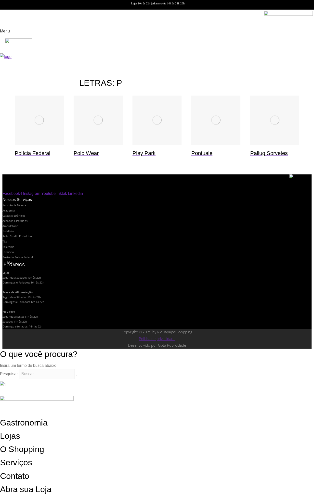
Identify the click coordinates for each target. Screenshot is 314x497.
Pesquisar (9, 374)
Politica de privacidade (157, 338)
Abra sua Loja (26, 489)
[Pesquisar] (76, 375)
